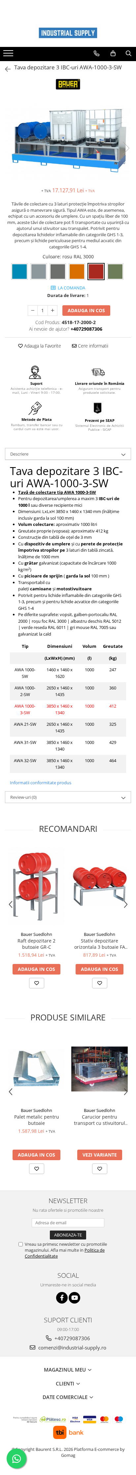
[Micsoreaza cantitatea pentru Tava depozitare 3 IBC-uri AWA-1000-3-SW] (33, 310)
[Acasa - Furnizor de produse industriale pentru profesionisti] (68, 33)
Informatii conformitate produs (40, 783)
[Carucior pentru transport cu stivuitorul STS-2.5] (99, 1069)
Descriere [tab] (19, 454)
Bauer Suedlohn (36, 934)
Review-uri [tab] (23, 797)
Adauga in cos (86, 310)
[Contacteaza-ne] (96, 53)
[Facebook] (62, 1298)
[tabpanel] (68, 141)
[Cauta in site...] (128, 53)
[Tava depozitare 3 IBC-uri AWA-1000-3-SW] (68, 141)
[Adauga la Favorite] (36, 983)
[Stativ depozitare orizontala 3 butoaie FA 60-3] (99, 886)
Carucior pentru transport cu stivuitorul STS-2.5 (99, 1120)
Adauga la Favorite (42, 346)
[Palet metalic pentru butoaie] (36, 1068)
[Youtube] (74, 1298)
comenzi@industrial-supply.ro (71, 1347)
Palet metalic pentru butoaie (36, 1120)
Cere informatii (92, 346)
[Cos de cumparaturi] (113, 53)
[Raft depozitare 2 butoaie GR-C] (36, 886)
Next (125, 148)
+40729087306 (71, 1338)
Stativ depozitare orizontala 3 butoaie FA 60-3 (99, 944)
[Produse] (9, 55)
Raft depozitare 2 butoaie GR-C (36, 944)
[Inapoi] (5, 69)
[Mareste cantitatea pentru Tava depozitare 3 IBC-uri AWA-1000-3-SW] (52, 310)
